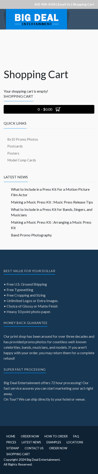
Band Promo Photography (31, 235)
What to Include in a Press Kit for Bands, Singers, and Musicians (51, 212)
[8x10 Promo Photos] (36, 18)
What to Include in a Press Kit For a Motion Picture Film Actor (50, 192)
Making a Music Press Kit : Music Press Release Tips (52, 202)
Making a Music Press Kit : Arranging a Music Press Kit (51, 225)
